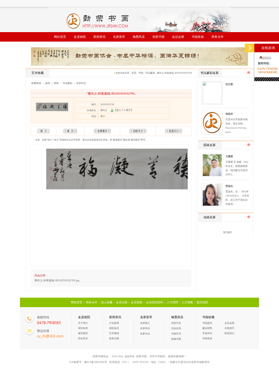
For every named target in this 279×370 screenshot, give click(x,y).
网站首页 (60, 36)
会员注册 (121, 302)
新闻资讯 (99, 36)
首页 (134, 72)
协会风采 (83, 338)
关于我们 (83, 323)
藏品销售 (207, 328)
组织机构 (83, 328)
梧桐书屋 (176, 339)
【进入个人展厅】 (123, 110)
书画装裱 (198, 36)
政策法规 (114, 338)
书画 (140, 72)
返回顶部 (202, 302)
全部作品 (81, 83)
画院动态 (114, 328)
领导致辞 (83, 333)
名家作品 (145, 333)
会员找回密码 (154, 302)
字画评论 (207, 333)
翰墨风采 (139, 36)
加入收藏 (106, 302)
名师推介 (145, 323)
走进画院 (80, 36)
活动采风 (176, 328)
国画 (56, 83)
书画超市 (207, 323)
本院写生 (176, 323)
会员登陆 (136, 302)
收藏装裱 (36, 83)
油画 (47, 83)
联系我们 (229, 333)
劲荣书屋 (158, 36)
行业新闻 (114, 323)
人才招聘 (172, 302)
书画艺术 (176, 333)
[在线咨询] (249, 48)
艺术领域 (114, 333)
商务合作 (217, 36)
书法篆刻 (150, 72)
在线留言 (229, 328)
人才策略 (187, 302)
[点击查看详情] (212, 103)
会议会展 (178, 36)
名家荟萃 (119, 36)
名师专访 (145, 328)
